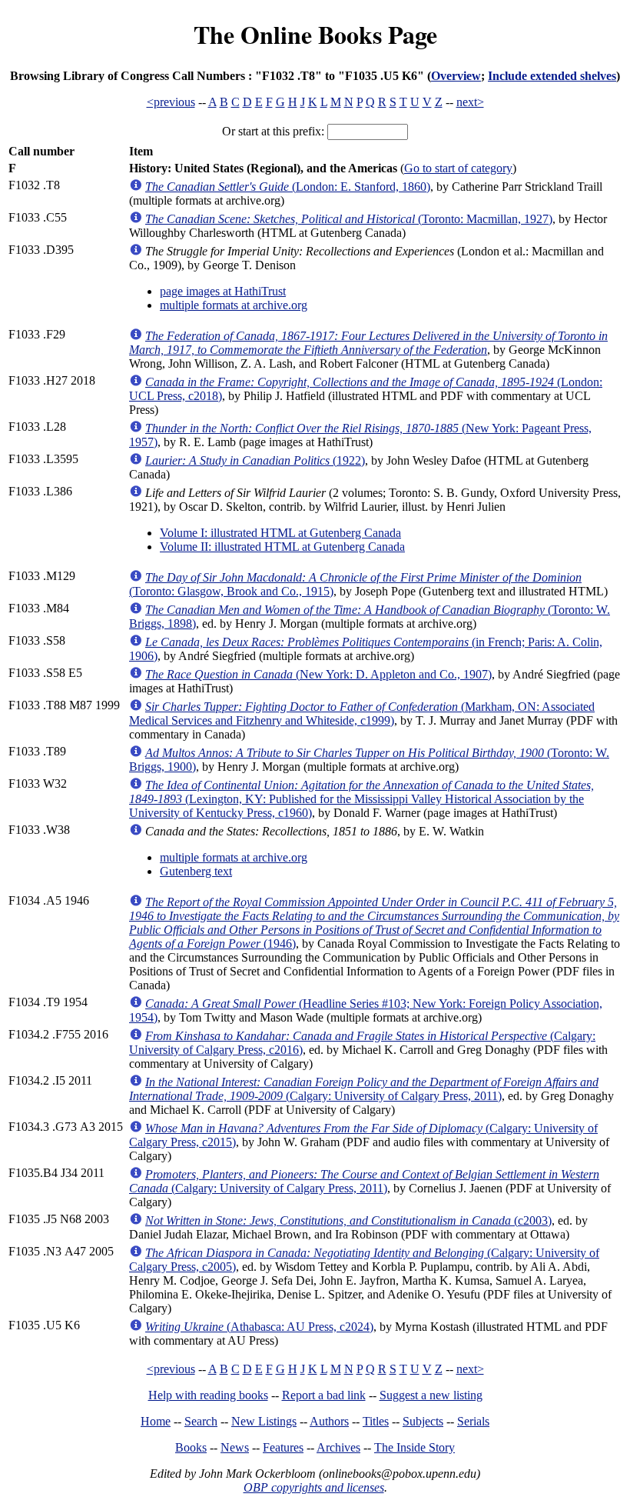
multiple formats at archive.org (233, 305)
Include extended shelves (552, 75)
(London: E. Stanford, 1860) (287, 186)
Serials (473, 1421)
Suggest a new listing (431, 1395)
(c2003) (348, 1220)
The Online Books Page (315, 34)
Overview (456, 75)
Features (283, 1447)
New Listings (264, 1421)
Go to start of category (458, 168)
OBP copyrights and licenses (314, 1487)
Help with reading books (208, 1395)
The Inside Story (414, 1447)
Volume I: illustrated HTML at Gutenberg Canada (280, 532)
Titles (376, 1421)
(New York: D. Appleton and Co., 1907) (318, 674)
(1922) (255, 460)
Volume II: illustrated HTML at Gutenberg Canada (282, 546)
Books (191, 1447)
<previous (171, 101)
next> (470, 101)
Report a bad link (324, 1395)
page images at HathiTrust (223, 291)
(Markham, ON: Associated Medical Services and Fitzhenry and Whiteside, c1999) (362, 713)
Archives (338, 1447)
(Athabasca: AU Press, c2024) (259, 1326)
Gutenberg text (196, 871)
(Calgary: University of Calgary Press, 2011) (363, 1088)
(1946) (374, 922)
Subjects (423, 1421)
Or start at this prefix (271, 131)
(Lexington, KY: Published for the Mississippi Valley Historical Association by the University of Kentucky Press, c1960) (361, 799)
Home (156, 1421)
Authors (329, 1421)
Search (200, 1421)
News (234, 1447)
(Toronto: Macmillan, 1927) (348, 218)
